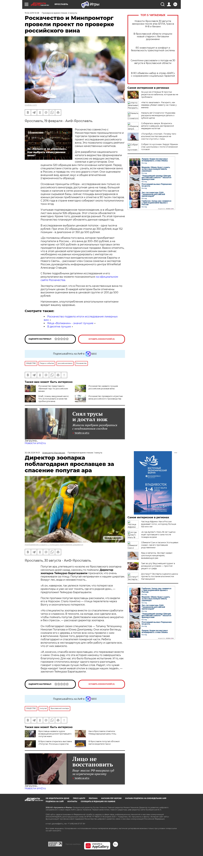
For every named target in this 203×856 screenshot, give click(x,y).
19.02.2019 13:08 (32, 13)
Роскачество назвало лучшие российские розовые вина (103, 387)
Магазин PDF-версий (111, 798)
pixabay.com (31, 105)
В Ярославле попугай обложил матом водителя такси (104, 742)
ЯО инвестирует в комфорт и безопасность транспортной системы (153, 49)
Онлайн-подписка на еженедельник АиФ (145, 798)
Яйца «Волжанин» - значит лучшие (70, 323)
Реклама (93, 798)
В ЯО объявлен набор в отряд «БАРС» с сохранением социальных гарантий (153, 74)
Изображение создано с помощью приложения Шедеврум (54, 544)
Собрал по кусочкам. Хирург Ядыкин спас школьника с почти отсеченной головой (159, 147)
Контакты (72, 801)
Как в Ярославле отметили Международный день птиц (102, 732)
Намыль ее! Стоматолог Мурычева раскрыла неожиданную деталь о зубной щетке (158, 115)
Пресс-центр (79, 798)
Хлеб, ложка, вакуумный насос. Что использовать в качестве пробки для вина (53, 398)
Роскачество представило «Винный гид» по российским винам (53, 388)
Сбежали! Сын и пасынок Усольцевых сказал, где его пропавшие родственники (159, 545)
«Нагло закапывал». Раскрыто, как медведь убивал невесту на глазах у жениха (159, 105)
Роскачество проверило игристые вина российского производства (105, 397)
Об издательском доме (57, 798)
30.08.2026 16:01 (32, 452)
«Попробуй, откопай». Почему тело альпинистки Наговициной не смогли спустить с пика (158, 136)
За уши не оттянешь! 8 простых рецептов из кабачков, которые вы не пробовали (159, 94)
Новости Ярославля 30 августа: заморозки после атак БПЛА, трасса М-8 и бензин (153, 24)
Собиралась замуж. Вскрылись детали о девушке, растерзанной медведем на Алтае (157, 126)
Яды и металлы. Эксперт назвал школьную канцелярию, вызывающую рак (156, 555)
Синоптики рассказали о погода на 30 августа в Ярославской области (153, 62)
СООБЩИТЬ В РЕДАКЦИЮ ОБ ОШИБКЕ (98, 801)
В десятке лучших (59, 326)
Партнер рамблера (73, 844)
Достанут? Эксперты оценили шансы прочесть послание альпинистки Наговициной (159, 576)
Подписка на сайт (55, 801)
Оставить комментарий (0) (101, 339)
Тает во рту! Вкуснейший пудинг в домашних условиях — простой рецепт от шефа (158, 566)
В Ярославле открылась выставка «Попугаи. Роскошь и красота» (55, 742)
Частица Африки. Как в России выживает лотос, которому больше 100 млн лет (158, 524)
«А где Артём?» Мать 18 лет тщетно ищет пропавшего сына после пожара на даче (158, 534)
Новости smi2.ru (35, 443)
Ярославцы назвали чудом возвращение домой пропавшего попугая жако (55, 733)
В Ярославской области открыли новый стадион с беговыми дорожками (153, 37)
